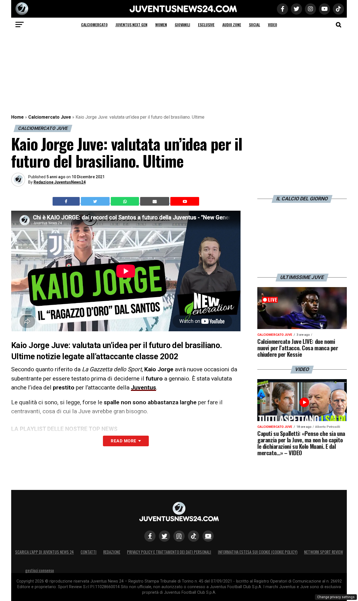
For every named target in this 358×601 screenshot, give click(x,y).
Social (254, 24)
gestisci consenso (39, 570)
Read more (123, 440)
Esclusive (206, 24)
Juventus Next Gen (131, 24)
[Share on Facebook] (67, 201)
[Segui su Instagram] (179, 536)
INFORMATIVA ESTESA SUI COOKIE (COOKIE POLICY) (257, 552)
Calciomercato (94, 24)
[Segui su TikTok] (193, 536)
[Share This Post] (125, 201)
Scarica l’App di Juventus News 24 (44, 552)
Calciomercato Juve (49, 117)
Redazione (111, 552)
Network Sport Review (323, 552)
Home (17, 117)
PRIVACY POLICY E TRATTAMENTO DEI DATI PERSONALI (169, 552)
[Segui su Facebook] (150, 536)
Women (161, 24)
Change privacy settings (336, 597)
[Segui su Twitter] (164, 536)
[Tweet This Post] (96, 201)
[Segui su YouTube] (208, 536)
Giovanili (182, 24)
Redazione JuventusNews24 (60, 182)
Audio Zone (231, 24)
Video (272, 24)
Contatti (88, 552)
